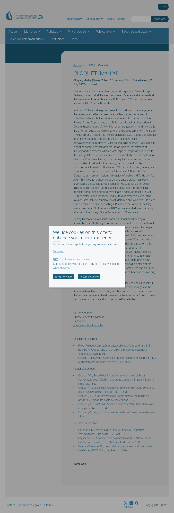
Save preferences (64, 276)
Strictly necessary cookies (75, 259)
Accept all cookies (89, 276)
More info (58, 251)
